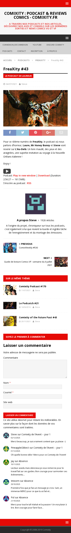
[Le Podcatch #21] (10, 307)
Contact (21, 51)
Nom (6, 382)
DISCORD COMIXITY (55, 44)
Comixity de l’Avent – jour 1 (36, 434)
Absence (23, 461)
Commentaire (10, 357)
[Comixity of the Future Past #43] (10, 324)
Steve (24, 83)
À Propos (52, 51)
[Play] (7, 171)
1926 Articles (47, 220)
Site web (7, 402)
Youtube (37, 44)
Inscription (36, 51)
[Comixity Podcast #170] (10, 293)
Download (44, 175)
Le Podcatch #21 (29, 303)
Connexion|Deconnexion (15, 44)
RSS (29, 183)
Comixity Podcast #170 (32, 286)
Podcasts (7, 51)
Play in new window (24, 175)
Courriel (7, 392)
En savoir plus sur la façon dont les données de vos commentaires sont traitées (32, 423)
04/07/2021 (11, 83)
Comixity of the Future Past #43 (38, 317)
